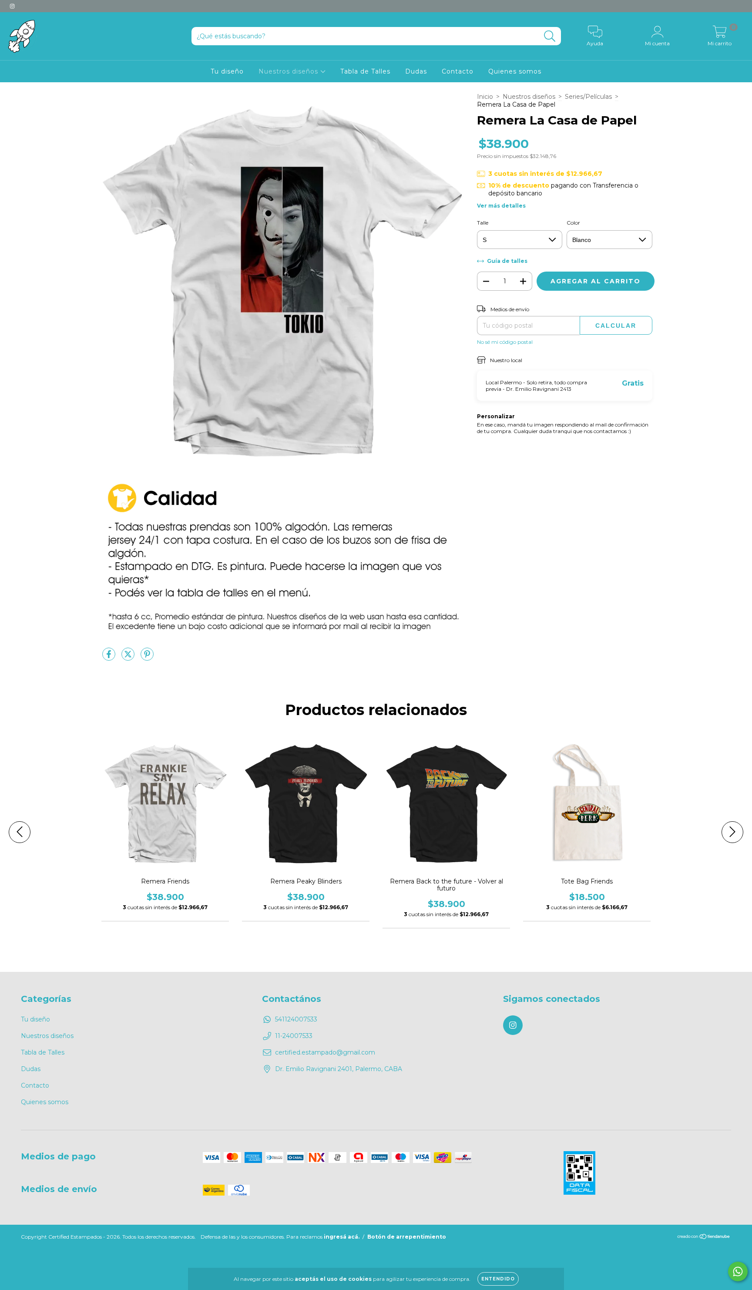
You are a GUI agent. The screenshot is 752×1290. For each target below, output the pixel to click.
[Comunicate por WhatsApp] (738, 1271)
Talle (482, 222)
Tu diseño (227, 71)
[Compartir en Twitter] (128, 658)
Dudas (416, 71)
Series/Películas (588, 97)
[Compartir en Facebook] (109, 658)
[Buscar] (550, 36)
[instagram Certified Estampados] (12, 6)
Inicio (485, 97)
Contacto (457, 71)
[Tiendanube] (704, 1237)
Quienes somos (514, 71)
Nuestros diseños (289, 71)
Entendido (498, 1279)
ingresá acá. (341, 1236)
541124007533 (296, 1019)
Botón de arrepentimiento (406, 1236)
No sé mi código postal (505, 342)
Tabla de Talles (365, 71)
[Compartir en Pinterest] (147, 658)
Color (573, 222)
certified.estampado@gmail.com (325, 1052)
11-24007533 (293, 1036)
